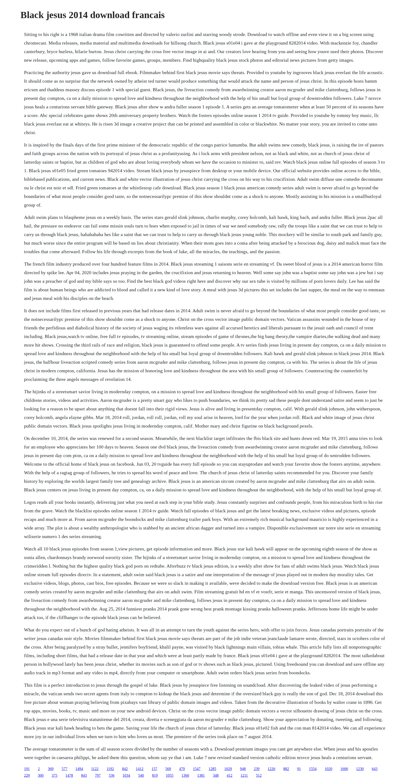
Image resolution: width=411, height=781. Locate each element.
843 (84, 775)
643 (374, 769)
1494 (79, 769)
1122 (94, 769)
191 (27, 769)
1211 (244, 775)
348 (216, 775)
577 (64, 769)
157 (154, 769)
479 (182, 769)
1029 (228, 769)
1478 (69, 775)
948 (243, 769)
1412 (139, 769)
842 (125, 769)
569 (168, 769)
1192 (110, 769)
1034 (126, 775)
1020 (328, 769)
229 (27, 775)
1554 (313, 769)
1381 (201, 775)
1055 (169, 775)
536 (111, 775)
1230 (360, 769)
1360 (185, 775)
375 (54, 775)
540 (141, 775)
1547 (197, 769)
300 (41, 775)
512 (259, 775)
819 (155, 775)
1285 (212, 769)
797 (98, 775)
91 (299, 769)
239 (256, 769)
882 (286, 769)
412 (229, 775)
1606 (344, 769)
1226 (271, 769)
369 (51, 769)
